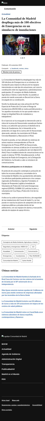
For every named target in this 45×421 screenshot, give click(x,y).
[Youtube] (23, 387)
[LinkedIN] (30, 387)
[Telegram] (17, 393)
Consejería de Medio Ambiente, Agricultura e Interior (20, 242)
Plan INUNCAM (34, 256)
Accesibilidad (37, 405)
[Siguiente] (28, 58)
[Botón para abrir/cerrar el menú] (42, 3)
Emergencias (7, 256)
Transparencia (8, 364)
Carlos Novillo (26, 260)
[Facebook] (5, 387)
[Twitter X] (17, 387)
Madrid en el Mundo (10, 374)
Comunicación (10, 9)
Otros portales (7, 410)
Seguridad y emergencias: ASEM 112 (15, 247)
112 (33, 247)
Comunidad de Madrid (10, 260)
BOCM (4, 344)
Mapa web (15, 400)
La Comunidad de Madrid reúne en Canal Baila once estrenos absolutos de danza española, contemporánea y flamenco (22, 314)
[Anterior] (17, 58)
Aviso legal (6, 400)
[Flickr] (11, 393)
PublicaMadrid (8, 369)
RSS (4, 379)
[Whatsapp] (36, 387)
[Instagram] (11, 387)
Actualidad (6, 14)
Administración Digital (12, 359)
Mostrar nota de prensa (11, 72)
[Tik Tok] (5, 393)
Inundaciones (20, 256)
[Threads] (23, 393)
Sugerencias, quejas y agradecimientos (16, 405)
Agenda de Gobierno (11, 354)
